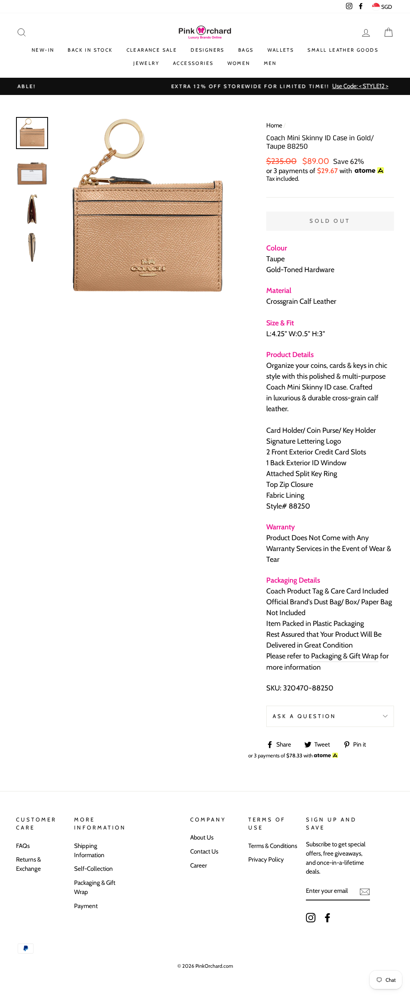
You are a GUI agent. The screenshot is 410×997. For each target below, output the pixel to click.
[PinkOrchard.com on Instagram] (311, 917)
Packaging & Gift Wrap (344, 656)
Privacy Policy (266, 859)
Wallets (280, 50)
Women (238, 63)
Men (270, 63)
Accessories (193, 63)
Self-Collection (93, 868)
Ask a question (305, 716)
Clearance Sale (152, 50)
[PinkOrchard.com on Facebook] (327, 917)
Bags (246, 50)
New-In (43, 50)
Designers (208, 50)
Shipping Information (89, 850)
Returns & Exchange (28, 864)
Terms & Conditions (272, 846)
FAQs (23, 846)
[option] (205, 86)
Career (198, 865)
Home (274, 125)
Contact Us (204, 851)
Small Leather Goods (343, 50)
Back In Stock (90, 50)
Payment (86, 906)
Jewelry (146, 63)
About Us (201, 837)
